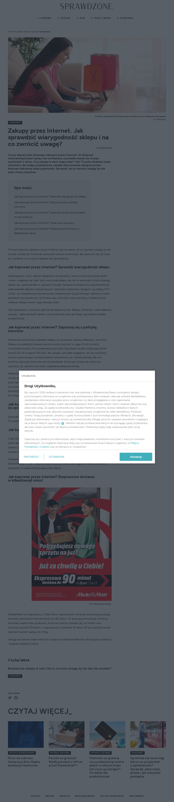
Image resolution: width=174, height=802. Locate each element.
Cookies (44, 446)
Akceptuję (136, 456)
